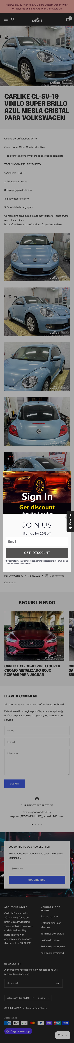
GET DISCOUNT (37, 553)
